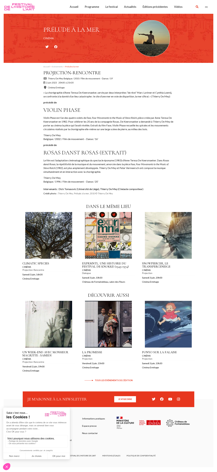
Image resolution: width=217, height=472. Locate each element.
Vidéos (178, 6)
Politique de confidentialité (141, 455)
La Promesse (92, 352)
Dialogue (86, 273)
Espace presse (89, 425)
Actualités (130, 6)
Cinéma (26, 267)
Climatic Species (35, 263)
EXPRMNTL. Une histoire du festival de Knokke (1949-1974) (105, 265)
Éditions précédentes (155, 6)
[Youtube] (170, 399)
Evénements (57, 66)
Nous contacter (90, 433)
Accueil (74, 6)
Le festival (111, 6)
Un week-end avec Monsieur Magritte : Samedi (45, 353)
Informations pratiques (93, 418)
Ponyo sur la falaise (159, 352)
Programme (92, 6)
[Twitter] (153, 399)
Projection (147, 273)
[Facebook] (162, 399)
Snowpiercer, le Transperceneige (156, 265)
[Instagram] (178, 399)
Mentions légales (111, 455)
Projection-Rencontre (72, 73)
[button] (197, 7)
